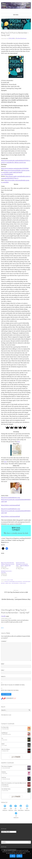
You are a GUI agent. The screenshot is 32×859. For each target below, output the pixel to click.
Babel (3, 744)
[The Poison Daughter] (29, 769)
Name (3, 663)
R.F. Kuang (5, 745)
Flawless (4, 772)
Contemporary (26, 581)
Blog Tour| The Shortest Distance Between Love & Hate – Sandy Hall (7, 564)
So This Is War (5, 727)
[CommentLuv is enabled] (9, 699)
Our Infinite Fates (6, 789)
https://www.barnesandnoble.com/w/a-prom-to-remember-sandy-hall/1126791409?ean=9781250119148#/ (15, 172)
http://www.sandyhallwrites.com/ (10, 497)
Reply (2, 627)
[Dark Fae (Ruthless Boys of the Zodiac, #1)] (29, 780)
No (19, 855)
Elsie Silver (5, 773)
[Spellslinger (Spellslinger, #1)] (29, 736)
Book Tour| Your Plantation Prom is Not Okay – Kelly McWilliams (22, 564)
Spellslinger (5, 732)
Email (3, 670)
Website (3, 676)
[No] (30, 853)
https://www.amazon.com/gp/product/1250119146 (15, 168)
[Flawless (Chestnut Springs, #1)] (29, 775)
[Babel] (29, 747)
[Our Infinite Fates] (29, 792)
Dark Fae (4, 777)
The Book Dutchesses (21, 38)
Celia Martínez (6, 786)
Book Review (18, 581)
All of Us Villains (6, 749)
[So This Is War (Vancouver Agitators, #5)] (29, 730)
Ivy (2, 738)
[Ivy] (29, 741)
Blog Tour (10, 579)
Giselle (3, 616)
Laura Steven (5, 790)
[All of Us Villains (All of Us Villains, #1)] (29, 752)
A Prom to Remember (9, 581)
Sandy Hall (8, 583)
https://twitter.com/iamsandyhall (10, 505)
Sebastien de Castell (7, 734)
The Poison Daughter (7, 766)
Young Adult (22, 583)
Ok (12, 855)
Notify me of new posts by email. (10, 690)
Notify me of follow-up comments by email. (13, 684)
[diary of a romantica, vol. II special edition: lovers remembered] (29, 786)
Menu (16, 14)
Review (3, 583)
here (18, 441)
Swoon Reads (15, 583)
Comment (4, 641)
